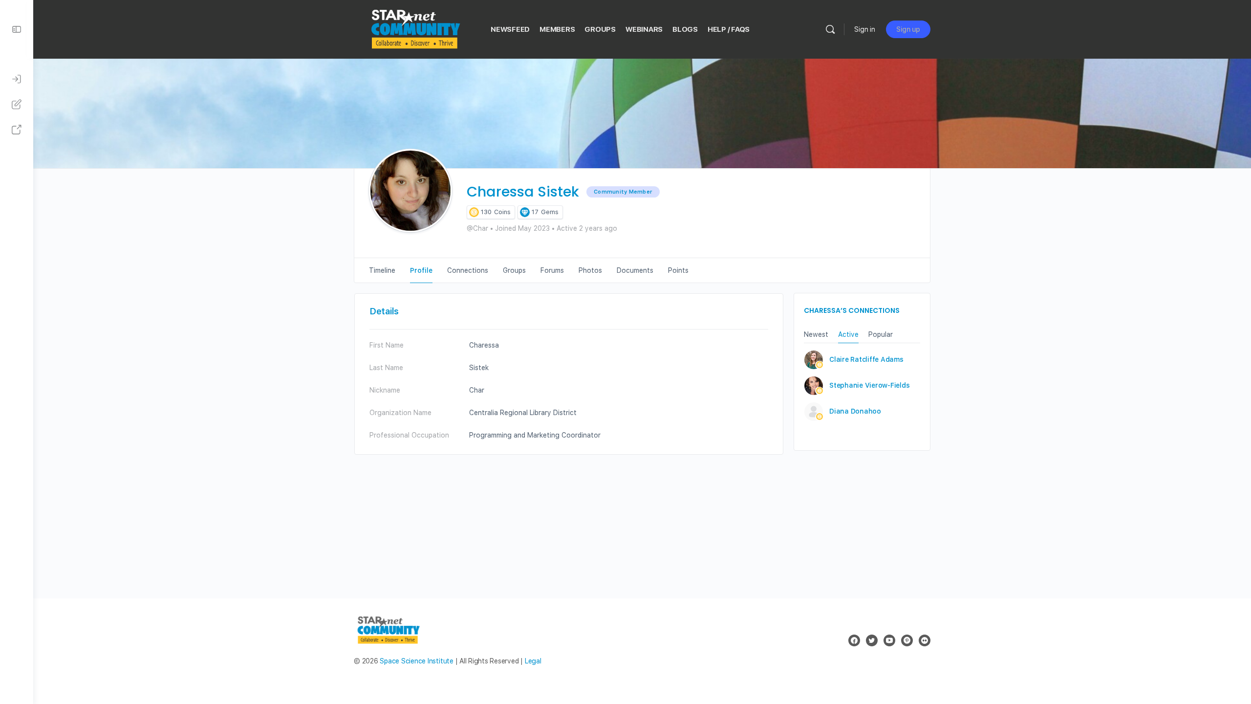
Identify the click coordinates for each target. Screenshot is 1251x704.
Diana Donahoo (855, 411)
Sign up (908, 29)
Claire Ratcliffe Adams (866, 359)
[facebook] (854, 640)
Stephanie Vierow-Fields (869, 385)
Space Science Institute (416, 661)
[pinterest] (907, 640)
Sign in (864, 29)
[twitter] (872, 640)
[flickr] (924, 640)
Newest (816, 334)
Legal (533, 661)
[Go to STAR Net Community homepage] (415, 28)
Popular (880, 334)
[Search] (830, 29)
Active (848, 334)
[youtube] (889, 640)
